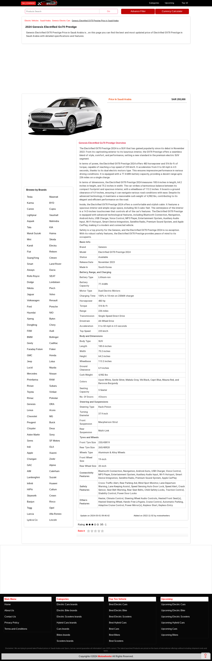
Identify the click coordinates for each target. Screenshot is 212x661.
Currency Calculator (172, 11)
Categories (154, 3)
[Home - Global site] (47, 4)
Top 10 (185, 3)
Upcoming (169, 3)
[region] (106, 68)
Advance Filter (138, 11)
